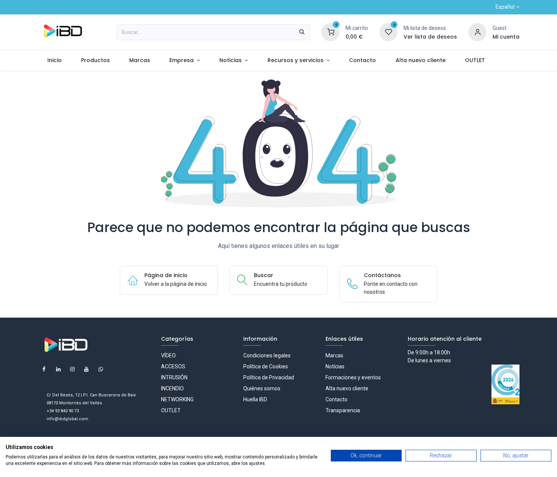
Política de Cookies (265, 366)
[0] (330, 32)
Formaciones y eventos (353, 377)
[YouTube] (86, 369)
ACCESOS (173, 366)
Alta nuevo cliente (346, 388)
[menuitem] (54, 60)
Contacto (336, 399)
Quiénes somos (261, 388)
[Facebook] (44, 369)
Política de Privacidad (268, 377)
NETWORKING (177, 399)
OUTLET (171, 410)
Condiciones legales (267, 355)
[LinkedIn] (58, 369)
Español (505, 7)
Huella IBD (255, 399)
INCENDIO (172, 388)
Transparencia (342, 410)
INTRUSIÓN (174, 377)
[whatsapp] (100, 369)
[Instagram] (72, 369)
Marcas (334, 355)
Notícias (334, 366)
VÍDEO (168, 355)
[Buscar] (302, 32)
